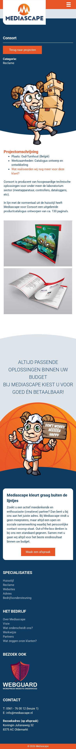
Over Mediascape (14, 619)
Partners (8, 636)
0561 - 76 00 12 (16, 708)
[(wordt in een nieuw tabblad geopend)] (20, 675)
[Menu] (68, 4)
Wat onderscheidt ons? (18, 628)
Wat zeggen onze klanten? (20, 641)
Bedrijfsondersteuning (17, 598)
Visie (6, 623)
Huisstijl (8, 580)
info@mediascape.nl (19, 713)
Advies (7, 593)
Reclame (8, 585)
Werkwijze (9, 632)
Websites (9, 589)
